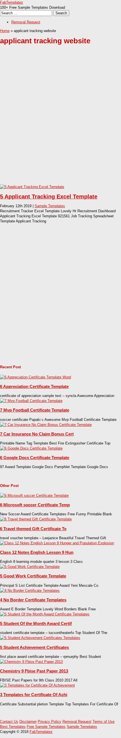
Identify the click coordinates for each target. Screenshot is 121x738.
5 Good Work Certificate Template (33, 576)
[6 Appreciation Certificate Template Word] (35, 377)
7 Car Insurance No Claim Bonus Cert (37, 434)
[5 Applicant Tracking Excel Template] (32, 187)
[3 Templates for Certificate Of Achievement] (37, 685)
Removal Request (25, 22)
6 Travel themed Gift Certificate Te (33, 528)
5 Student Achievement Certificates (34, 647)
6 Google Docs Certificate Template (34, 457)
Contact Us (9, 721)
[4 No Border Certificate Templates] (30, 590)
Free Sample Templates (46, 727)
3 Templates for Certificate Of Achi (33, 694)
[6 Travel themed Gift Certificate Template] (36, 519)
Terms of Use (104, 721)
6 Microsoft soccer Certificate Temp (35, 504)
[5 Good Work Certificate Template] (30, 567)
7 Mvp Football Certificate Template (34, 410)
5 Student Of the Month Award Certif (36, 623)
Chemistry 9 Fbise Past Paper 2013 (34, 671)
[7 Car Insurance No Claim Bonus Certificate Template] (46, 425)
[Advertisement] (60, 118)
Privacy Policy (49, 721)
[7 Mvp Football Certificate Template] (31, 401)
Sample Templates (50, 206)
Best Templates (13, 727)
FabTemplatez (11, 2)
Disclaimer (28, 721)
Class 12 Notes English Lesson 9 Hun (36, 552)
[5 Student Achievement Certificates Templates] (40, 638)
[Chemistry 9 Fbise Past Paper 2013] (31, 662)
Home (5, 31)
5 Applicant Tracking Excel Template (48, 196)
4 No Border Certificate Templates (33, 599)
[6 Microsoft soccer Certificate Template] (34, 495)
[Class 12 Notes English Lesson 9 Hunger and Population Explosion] (57, 543)
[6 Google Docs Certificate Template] (31, 448)
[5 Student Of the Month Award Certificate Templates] (44, 614)
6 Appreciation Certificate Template (34, 386)
